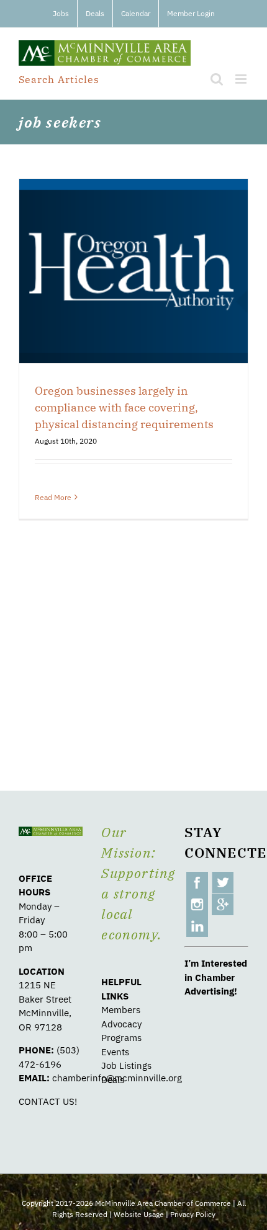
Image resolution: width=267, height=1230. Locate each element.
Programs (121, 1037)
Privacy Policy (192, 1214)
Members (120, 1010)
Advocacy (121, 1024)
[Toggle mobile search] (216, 79)
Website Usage (139, 1214)
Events (115, 1052)
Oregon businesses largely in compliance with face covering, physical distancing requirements (124, 407)
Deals (112, 1080)
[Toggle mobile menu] (241, 79)
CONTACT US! (48, 1101)
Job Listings (126, 1065)
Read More (53, 497)
